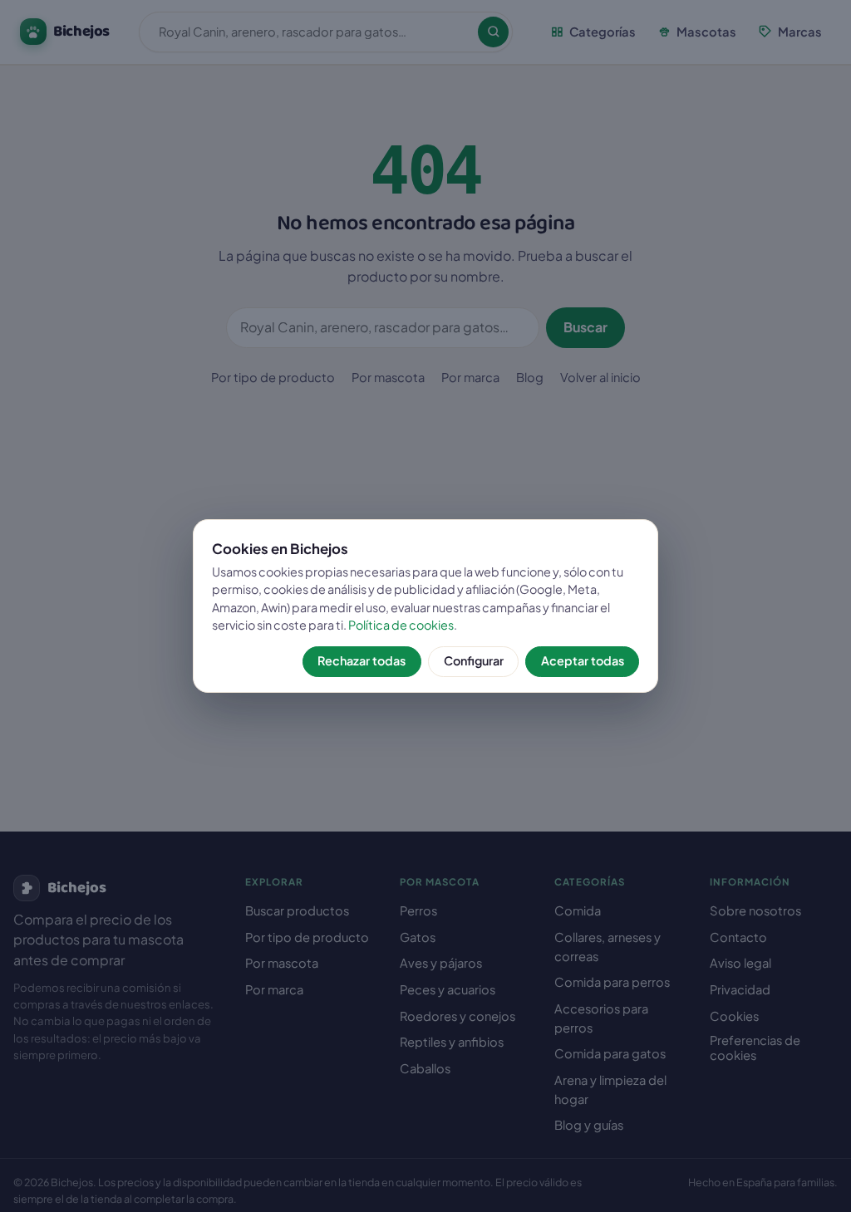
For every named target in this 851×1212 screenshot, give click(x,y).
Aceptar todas (582, 660)
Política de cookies (401, 624)
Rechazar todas (361, 660)
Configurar (474, 660)
